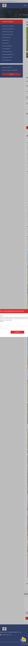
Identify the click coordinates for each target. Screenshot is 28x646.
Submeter (17, 332)
